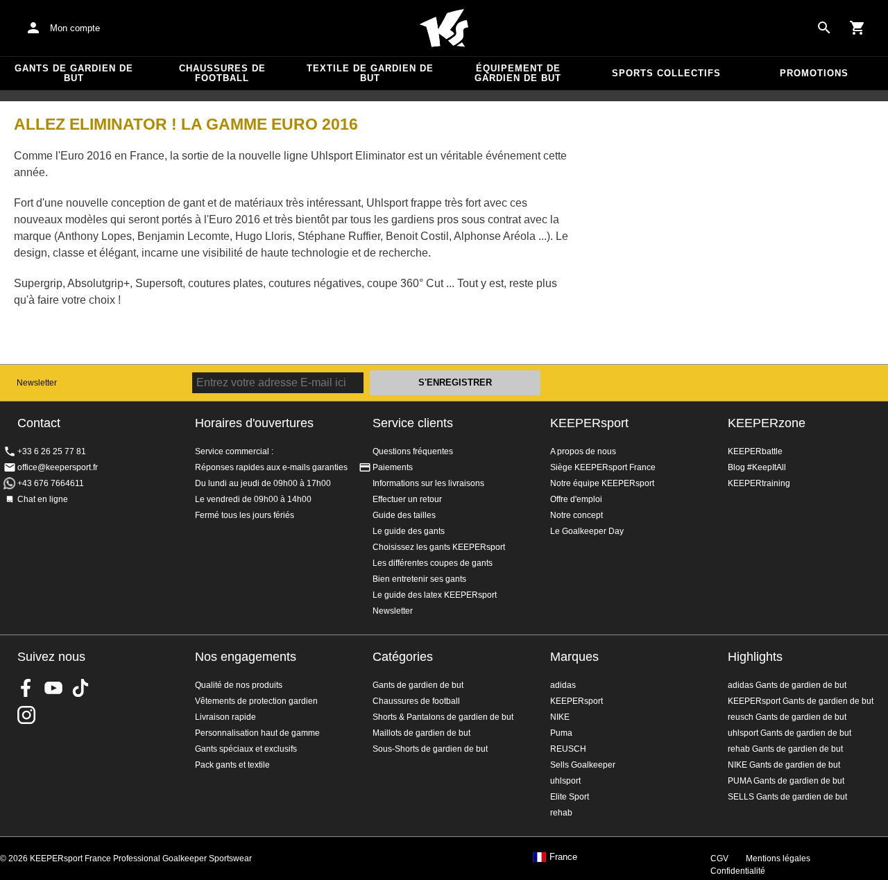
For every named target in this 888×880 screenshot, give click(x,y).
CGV (719, 858)
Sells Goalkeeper (582, 765)
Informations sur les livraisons (428, 483)
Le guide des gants (409, 531)
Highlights (755, 657)
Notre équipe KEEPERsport (602, 483)
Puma (561, 733)
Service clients (413, 423)
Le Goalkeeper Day (587, 531)
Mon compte (75, 28)
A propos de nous (583, 451)
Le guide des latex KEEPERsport (435, 595)
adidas (563, 685)
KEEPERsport (589, 423)
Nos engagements (245, 657)
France (563, 857)
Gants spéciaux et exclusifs (246, 749)
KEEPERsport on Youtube (53, 688)
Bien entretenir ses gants (419, 579)
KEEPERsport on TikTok (80, 688)
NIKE (560, 717)
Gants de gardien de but (74, 73)
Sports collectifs (666, 73)
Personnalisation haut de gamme (257, 733)
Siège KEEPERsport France (603, 467)
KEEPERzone (766, 423)
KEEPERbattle (755, 451)
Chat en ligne (42, 499)
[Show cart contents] (857, 28)
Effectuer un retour (407, 499)
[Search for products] (824, 28)
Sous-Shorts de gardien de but (430, 749)
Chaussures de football (222, 73)
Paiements (393, 467)
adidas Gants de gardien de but (787, 685)
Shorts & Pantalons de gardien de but (443, 717)
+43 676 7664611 (50, 483)
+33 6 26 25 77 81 (51, 451)
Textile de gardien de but (370, 73)
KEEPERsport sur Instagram (26, 715)
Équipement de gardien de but (518, 73)
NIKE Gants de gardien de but (784, 765)
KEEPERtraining (759, 483)
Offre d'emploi (576, 499)
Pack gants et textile (232, 765)
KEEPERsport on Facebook (26, 688)
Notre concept (576, 515)
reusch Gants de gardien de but (787, 717)
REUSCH (568, 749)
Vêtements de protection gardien (256, 701)
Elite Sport (569, 797)
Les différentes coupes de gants (433, 563)
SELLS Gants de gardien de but (787, 797)
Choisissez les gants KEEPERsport (439, 547)
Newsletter (37, 383)
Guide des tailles (404, 515)
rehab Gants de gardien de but (785, 749)
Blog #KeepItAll (757, 467)
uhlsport (565, 781)
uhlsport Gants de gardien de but (789, 733)
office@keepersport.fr (57, 467)
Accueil (444, 28)
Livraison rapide (225, 717)
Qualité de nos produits (238, 685)
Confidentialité (737, 871)
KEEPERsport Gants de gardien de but (800, 701)
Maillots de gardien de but (421, 733)
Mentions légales (778, 858)
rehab (561, 813)
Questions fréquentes (413, 451)
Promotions (814, 73)
